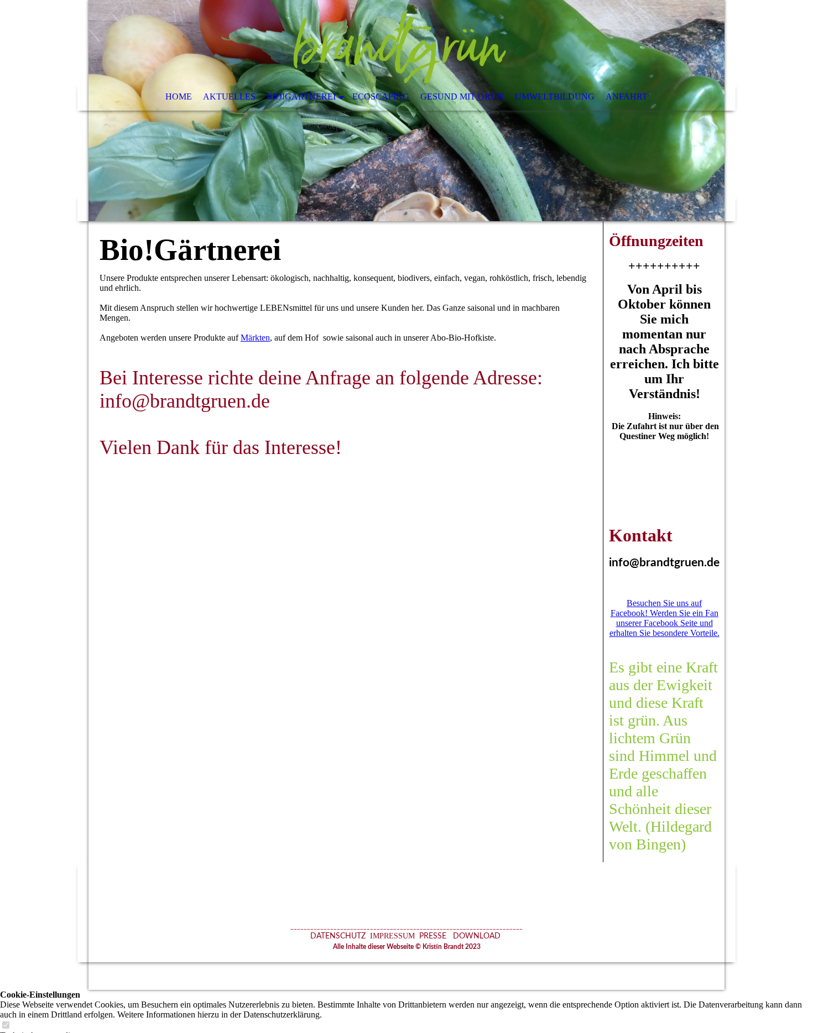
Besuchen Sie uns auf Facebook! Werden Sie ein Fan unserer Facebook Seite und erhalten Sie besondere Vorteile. (664, 618)
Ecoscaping (380, 96)
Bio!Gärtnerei (301, 96)
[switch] (5, 1025)
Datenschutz (338, 936)
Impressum (391, 936)
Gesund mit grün (462, 96)
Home (178, 96)
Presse (432, 936)
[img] (406, 110)
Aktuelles (229, 96)
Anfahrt (627, 96)
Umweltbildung (555, 96)
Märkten (255, 337)
